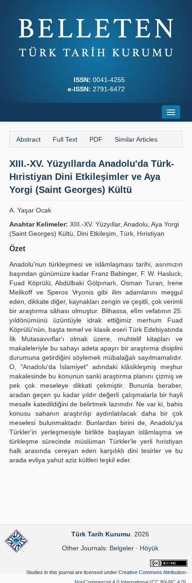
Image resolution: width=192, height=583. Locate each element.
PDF (96, 139)
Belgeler (122, 548)
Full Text (65, 139)
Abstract (28, 139)
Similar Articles (136, 139)
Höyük (149, 548)
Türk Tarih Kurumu (100, 534)
